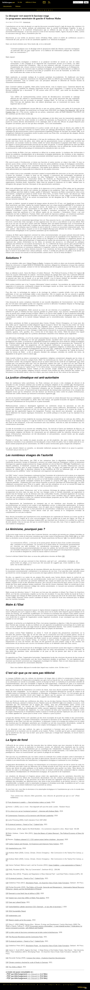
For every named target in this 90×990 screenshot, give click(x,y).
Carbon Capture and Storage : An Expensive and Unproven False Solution (34, 844)
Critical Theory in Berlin (35, 263)
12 (42, 325)
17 (78, 362)
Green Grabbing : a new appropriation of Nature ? (65, 865)
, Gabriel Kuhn (25, 824)
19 (54, 393)
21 (49, 467)
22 (22, 469)
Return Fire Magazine (67, 110)
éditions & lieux (31, 2)
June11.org (70, 203)
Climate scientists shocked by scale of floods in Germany (28, 962)
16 (35, 354)
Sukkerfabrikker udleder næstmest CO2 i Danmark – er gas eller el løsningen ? (35, 907)
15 (51, 348)
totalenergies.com (15, 915)
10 (28, 297)
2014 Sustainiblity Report (17, 911)
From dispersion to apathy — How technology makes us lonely (29, 802)
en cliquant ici (34, 974)
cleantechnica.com (15, 848)
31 (21, 619)
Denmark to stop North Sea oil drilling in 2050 (24, 893)
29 (65, 538)
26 (75, 482)
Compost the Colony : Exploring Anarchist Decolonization (45, 958)
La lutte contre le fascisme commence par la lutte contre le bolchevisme (33, 932)
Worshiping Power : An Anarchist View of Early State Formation (47, 883)
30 (63, 556)
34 (58, 697)
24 (63, 479)
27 (42, 520)
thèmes (18, 6)
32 (28, 634)
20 (68, 464)
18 (71, 385)
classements (7, 6)
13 (13, 328)
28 (75, 536)
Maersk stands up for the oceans (20, 920)
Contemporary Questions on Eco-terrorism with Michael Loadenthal (30, 815)
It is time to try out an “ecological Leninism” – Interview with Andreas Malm (33, 811)
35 (61, 703)
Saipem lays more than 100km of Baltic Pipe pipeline (27, 898)
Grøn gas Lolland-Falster (17, 902)
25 (65, 481)
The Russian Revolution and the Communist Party (26, 937)
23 (71, 469)
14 (22, 345)
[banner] (9, 2)
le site (20, 2)
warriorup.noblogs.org (13, 706)
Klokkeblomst (26, 22)
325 (77, 110)
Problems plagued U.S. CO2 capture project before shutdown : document (39, 839)
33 (14, 653)
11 (82, 304)
